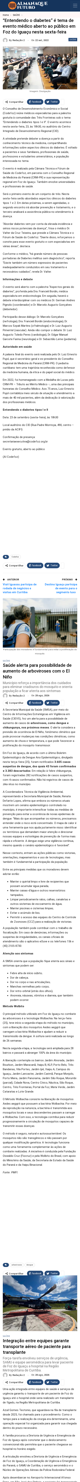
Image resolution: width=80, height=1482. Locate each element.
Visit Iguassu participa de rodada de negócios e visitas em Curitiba (19, 588)
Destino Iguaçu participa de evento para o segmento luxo (61, 588)
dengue (29, 1265)
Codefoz (15, 557)
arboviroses (17, 1265)
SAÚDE (73, 39)
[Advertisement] (40, 510)
